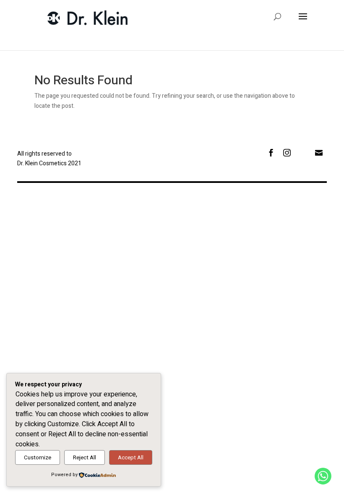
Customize (37, 457)
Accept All (130, 457)
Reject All (84, 457)
